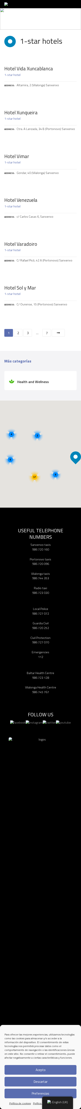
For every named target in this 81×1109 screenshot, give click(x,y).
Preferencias (40, 1093)
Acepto (41, 1069)
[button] (76, 449)
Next (58, 333)
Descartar (41, 1081)
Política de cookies (20, 1103)
